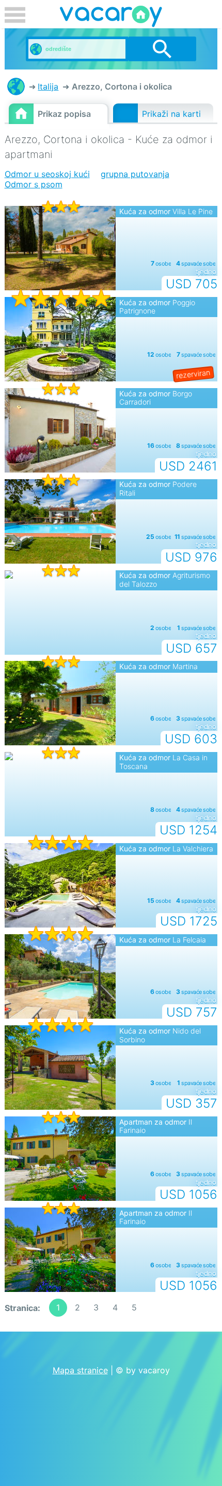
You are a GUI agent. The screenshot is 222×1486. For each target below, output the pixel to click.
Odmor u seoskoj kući (47, 174)
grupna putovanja (135, 174)
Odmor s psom (33, 184)
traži (162, 49)
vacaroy (111, 18)
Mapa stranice (80, 1370)
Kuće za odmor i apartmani (16, 86)
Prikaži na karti (171, 114)
